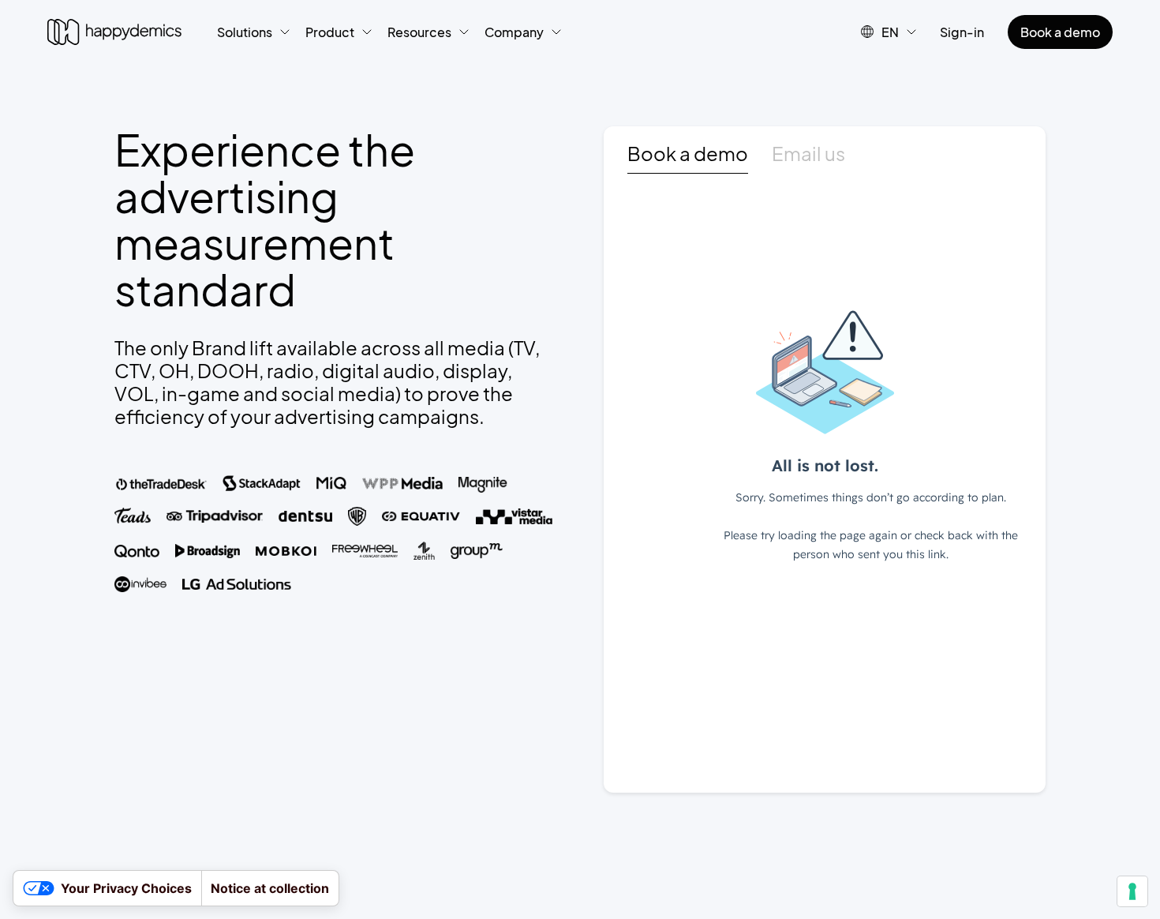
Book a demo (1060, 32)
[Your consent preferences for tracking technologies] (1132, 891)
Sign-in (962, 32)
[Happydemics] (114, 32)
